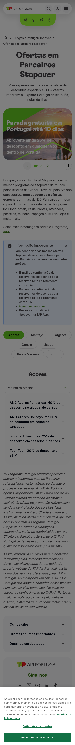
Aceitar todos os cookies (37, 737)
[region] (37, 716)
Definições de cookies (37, 726)
